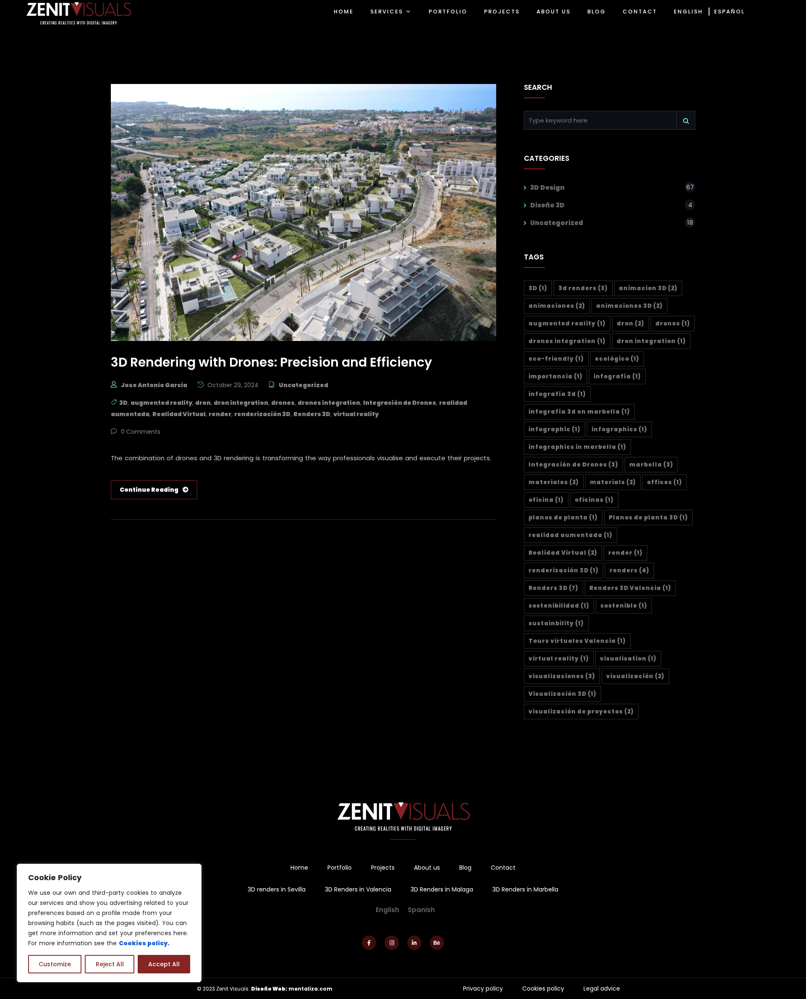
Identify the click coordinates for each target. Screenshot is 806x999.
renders (629, 570)
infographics (619, 429)
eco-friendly (556, 359)
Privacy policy (483, 988)
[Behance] (437, 943)
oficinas (594, 500)
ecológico (617, 359)
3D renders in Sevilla (277, 889)
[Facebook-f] (369, 943)
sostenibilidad (559, 606)
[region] (109, 923)
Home (299, 867)
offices (664, 482)
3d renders (583, 288)
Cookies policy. (144, 943)
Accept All (164, 964)
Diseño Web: (269, 988)
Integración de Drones (399, 403)
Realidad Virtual (179, 414)
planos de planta (563, 518)
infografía (617, 376)
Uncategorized (303, 385)
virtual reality (356, 414)
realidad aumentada (570, 535)
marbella (651, 465)
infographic (555, 429)
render (220, 414)
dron (203, 403)
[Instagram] (392, 943)
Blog (465, 867)
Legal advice (602, 988)
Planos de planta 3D (648, 518)
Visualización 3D (563, 694)
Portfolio (339, 867)
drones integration (329, 403)
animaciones (557, 306)
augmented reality (161, 403)
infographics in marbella (577, 447)
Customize (55, 964)
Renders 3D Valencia (630, 588)
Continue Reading (149, 489)
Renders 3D (311, 414)
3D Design (547, 187)
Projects (383, 867)
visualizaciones (562, 676)
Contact (503, 867)
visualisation (628, 659)
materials (613, 482)
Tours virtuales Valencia (577, 641)
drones (283, 403)
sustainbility (556, 623)
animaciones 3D (629, 306)
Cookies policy (543, 988)
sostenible (623, 606)
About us (427, 867)
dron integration (241, 403)
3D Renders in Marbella (525, 889)
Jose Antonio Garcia (154, 385)
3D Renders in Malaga (442, 889)
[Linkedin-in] (414, 943)
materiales (554, 482)
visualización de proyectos (581, 712)
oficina (546, 500)
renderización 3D (262, 414)
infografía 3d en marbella (579, 412)
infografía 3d (557, 394)
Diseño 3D (547, 205)
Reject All (110, 964)
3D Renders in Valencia (358, 889)
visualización (635, 676)
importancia (556, 376)
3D (123, 403)
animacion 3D (648, 288)
